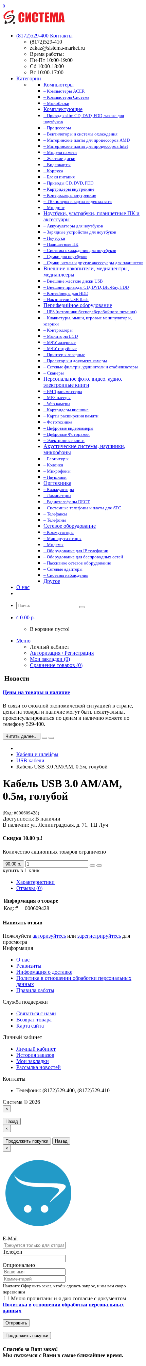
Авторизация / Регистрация (62, 653)
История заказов (35, 1055)
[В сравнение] (99, 865)
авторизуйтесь (49, 936)
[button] (25, 617)
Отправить (16, 1322)
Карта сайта (30, 1026)
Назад (11, 1121)
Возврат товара (34, 1019)
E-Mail (10, 1238)
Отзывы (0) (29, 888)
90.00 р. (13, 864)
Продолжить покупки (26, 1141)
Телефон (12, 1252)
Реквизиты (28, 966)
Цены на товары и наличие (36, 692)
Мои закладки (32, 1061)
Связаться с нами (36, 1013)
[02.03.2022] (44, 738)
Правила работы (35, 990)
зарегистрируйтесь (99, 936)
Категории (28, 78)
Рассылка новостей (38, 1067)
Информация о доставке (44, 972)
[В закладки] (92, 865)
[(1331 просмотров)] (51, 738)
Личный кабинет (36, 1049)
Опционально (19, 1265)
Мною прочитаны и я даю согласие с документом (64, 1305)
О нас (23, 587)
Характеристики (35, 882)
